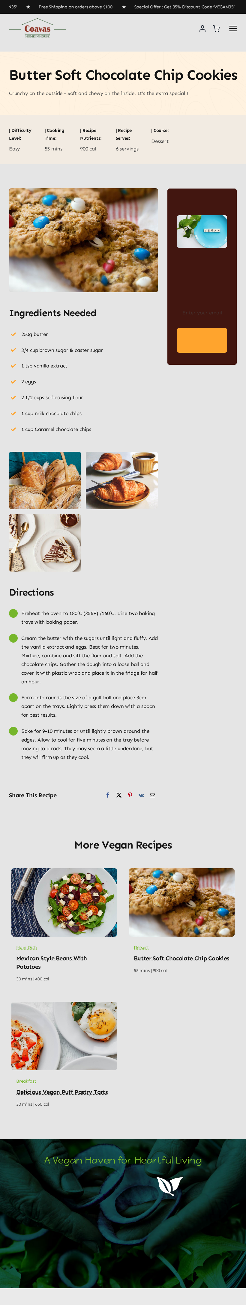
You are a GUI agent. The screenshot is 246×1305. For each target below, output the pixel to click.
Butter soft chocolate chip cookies (181, 958)
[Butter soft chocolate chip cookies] (182, 872)
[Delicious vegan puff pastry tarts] (64, 1006)
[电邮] (152, 795)
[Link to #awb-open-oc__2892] (233, 28)
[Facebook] (107, 795)
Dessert (141, 947)
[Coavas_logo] (37, 21)
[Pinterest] (130, 795)
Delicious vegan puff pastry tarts (62, 1091)
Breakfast (26, 1081)
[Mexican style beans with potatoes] (64, 872)
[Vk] (141, 795)
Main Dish (26, 947)
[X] (118, 795)
